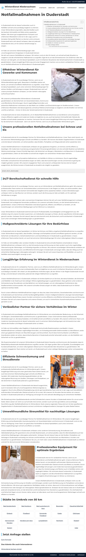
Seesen (9, 528)
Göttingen (76, 513)
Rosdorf (76, 520)
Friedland (26, 513)
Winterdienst (72, 7)
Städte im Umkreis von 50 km (56, 43)
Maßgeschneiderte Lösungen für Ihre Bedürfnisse (62, 32)
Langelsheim (43, 520)
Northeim (59, 520)
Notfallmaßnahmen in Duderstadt (55, 24)
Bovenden (59, 506)
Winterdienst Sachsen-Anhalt (11, 549)
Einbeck (9, 513)
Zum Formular (6, 539)
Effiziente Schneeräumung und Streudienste (59, 37)
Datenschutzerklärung (67, 555)
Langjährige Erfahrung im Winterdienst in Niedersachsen (63, 33)
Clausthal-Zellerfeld (76, 506)
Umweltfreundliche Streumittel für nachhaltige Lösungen (63, 39)
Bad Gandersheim (9, 506)
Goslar (60, 513)
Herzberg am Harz (26, 520)
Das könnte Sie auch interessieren (60, 46)
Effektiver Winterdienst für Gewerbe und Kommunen (62, 26)
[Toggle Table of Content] (81, 22)
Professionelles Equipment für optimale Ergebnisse (62, 41)
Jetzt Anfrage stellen (53, 44)
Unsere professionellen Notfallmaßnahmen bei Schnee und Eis (65, 28)
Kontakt (81, 7)
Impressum (81, 555)
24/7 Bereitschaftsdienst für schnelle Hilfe (59, 30)
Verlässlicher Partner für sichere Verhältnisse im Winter (63, 35)
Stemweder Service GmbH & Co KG (21, 555)
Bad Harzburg (26, 506)
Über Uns (51, 7)
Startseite (42, 7)
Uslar (76, 528)
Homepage (53, 555)
